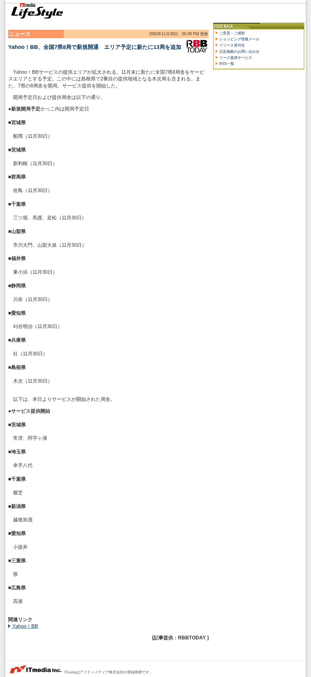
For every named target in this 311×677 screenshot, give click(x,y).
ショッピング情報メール (239, 39)
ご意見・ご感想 (232, 33)
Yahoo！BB (24, 626)
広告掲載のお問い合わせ (239, 51)
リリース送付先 (232, 45)
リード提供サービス (235, 58)
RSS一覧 (226, 64)
